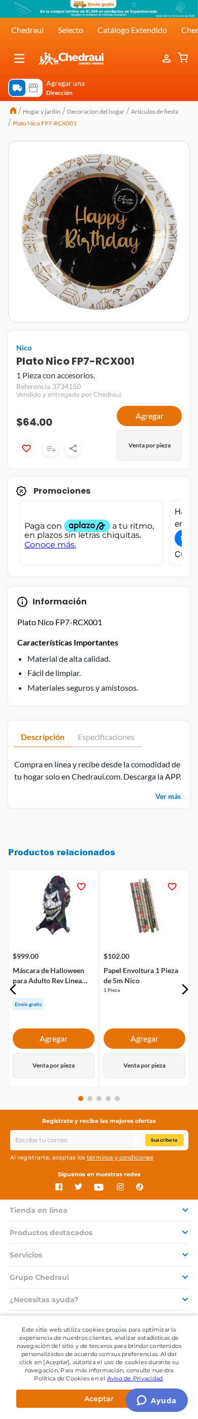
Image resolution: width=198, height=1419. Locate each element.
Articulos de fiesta (154, 111)
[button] (19, 58)
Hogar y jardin (41, 111)
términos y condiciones (120, 1157)
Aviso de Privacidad (135, 1378)
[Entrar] (167, 58)
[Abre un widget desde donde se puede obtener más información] (156, 1401)
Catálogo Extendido (132, 30)
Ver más (168, 796)
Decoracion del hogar (95, 111)
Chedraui (27, 30)
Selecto (70, 30)
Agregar (149, 416)
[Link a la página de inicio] (13, 111)
